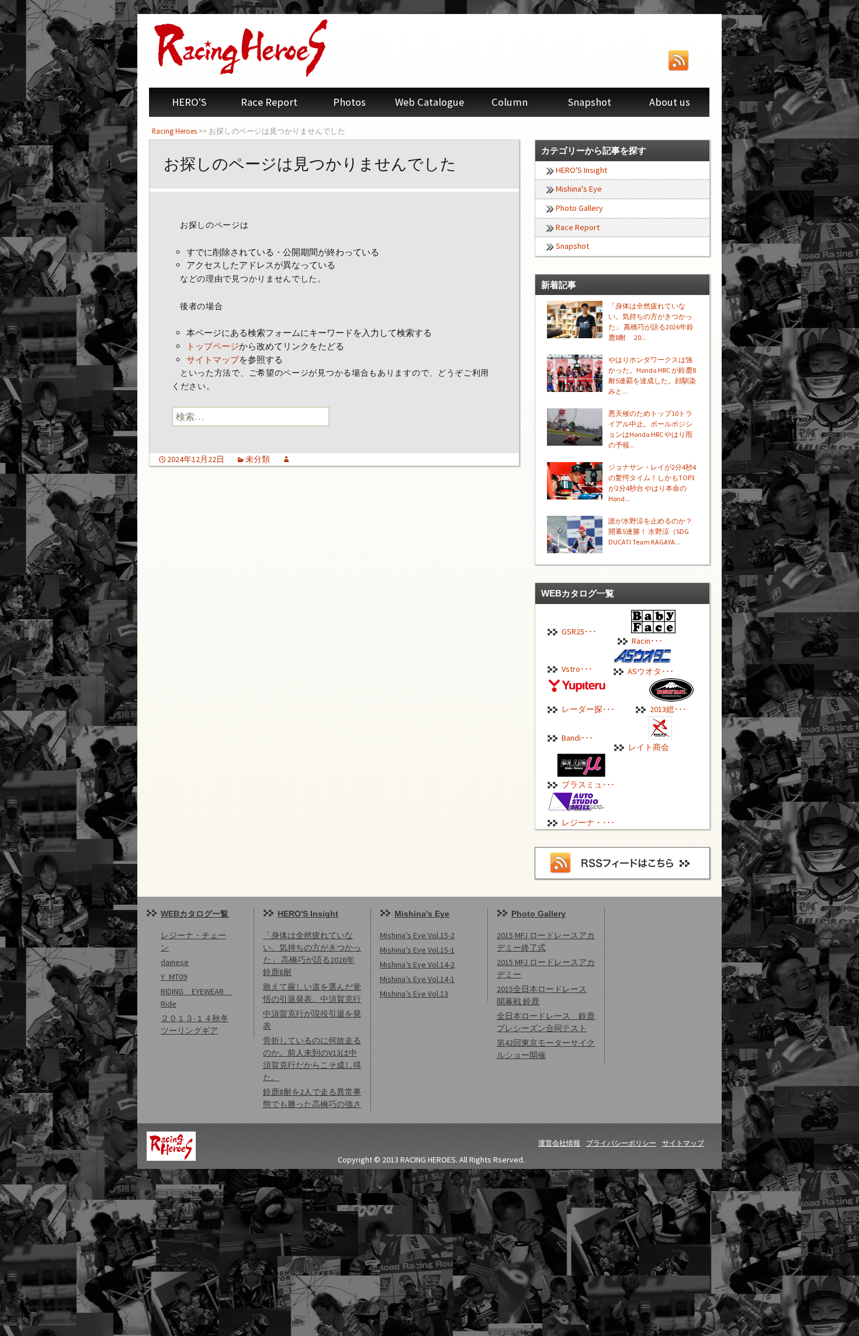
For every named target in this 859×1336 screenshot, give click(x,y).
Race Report (269, 102)
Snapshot (589, 102)
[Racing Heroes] (266, 48)
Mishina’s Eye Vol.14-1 (417, 979)
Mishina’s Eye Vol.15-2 (417, 935)
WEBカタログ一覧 (194, 913)
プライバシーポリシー (621, 1143)
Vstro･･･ (577, 669)
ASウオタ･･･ (651, 671)
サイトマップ (212, 359)
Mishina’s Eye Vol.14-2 (417, 964)
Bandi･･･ (577, 738)
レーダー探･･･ (588, 709)
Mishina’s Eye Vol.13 (414, 993)
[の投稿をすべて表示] (286, 459)
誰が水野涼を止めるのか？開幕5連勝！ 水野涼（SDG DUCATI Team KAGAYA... (650, 531)
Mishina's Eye (579, 188)
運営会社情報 (559, 1143)
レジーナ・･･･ (588, 822)
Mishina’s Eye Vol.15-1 (417, 950)
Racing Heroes (174, 131)
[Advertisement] (350, 1250)
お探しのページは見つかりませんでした (310, 164)
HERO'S (189, 102)
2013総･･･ (668, 709)
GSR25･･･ (579, 631)
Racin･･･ (647, 641)
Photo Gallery (579, 208)
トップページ (212, 346)
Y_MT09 (174, 976)
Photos (349, 102)
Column (509, 102)
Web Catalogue (429, 102)
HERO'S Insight (581, 170)
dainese (175, 962)
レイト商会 (648, 747)
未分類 (257, 459)
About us (669, 102)
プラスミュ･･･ (588, 784)
